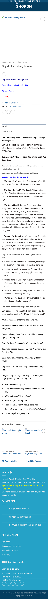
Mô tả (4, 126)
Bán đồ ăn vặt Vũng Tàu (19, 509)
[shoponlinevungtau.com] (24, 6)
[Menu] (3, 7)
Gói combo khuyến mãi (11, 546)
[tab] (24, 126)
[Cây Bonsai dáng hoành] (35, 438)
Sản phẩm (6, 542)
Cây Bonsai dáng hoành (33, 454)
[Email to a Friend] (13, 112)
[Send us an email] (17, 584)
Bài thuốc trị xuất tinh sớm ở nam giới (25, 525)
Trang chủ (6, 62)
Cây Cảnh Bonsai (20, 62)
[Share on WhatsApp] (4, 112)
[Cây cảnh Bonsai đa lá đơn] (12, 438)
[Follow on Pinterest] (22, 584)
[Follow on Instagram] (9, 584)
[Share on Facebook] (9, 112)
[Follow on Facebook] (4, 584)
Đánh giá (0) (7, 131)
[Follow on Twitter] (13, 584)
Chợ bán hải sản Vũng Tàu (20, 517)
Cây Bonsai (17, 157)
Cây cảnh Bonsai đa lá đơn (11, 454)
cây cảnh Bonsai (19, 325)
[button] (10, 102)
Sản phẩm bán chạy (10, 550)
